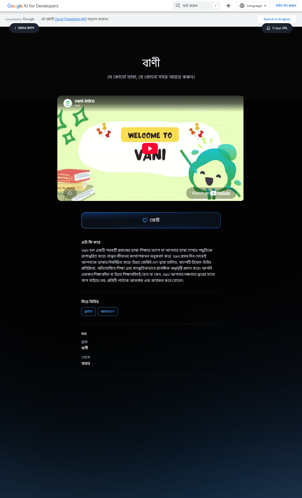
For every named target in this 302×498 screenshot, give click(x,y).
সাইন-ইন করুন (286, 6)
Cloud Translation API (71, 19)
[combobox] (196, 5)
